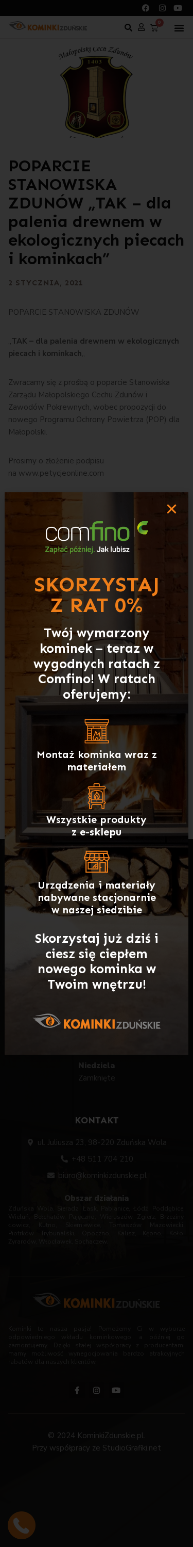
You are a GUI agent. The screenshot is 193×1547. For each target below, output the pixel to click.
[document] (96, 773)
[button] (171, 509)
